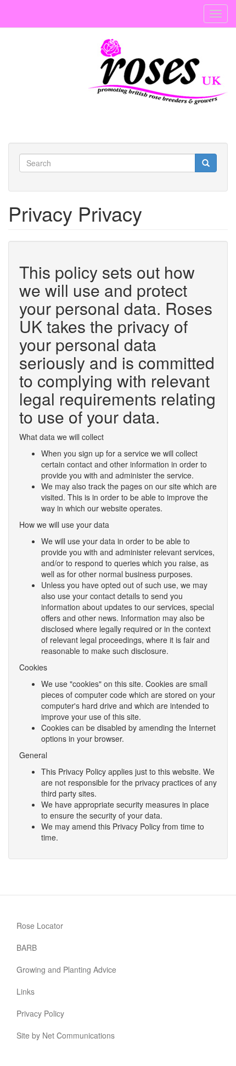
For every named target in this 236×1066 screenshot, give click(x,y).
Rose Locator (39, 925)
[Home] (158, 72)
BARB (26, 947)
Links (25, 991)
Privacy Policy (40, 1013)
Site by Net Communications (65, 1035)
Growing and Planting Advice (66, 969)
